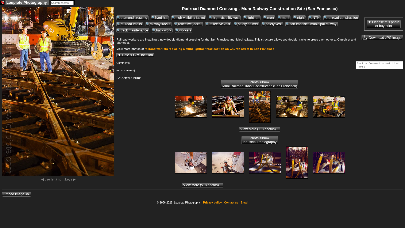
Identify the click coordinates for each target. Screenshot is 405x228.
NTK (316, 17)
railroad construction (343, 17)
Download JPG (385, 37)
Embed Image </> (16, 194)
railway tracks (160, 24)
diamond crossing (134, 17)
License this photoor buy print (385, 24)
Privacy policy (212, 202)
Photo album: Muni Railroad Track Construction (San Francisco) (259, 84)
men (270, 17)
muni (285, 17)
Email (244, 202)
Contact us (231, 202)
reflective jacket (189, 24)
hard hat (161, 17)
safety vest (274, 24)
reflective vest (219, 24)
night (301, 17)
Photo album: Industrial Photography (260, 140)
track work (163, 30)
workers (185, 30)
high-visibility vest (226, 17)
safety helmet (248, 24)
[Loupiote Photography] (2, 3)
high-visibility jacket (190, 17)
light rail (253, 17)
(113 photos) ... (259, 129)
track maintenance (134, 30)
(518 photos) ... (202, 185)
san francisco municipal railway (313, 24)
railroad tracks (131, 24)
